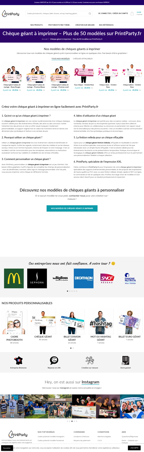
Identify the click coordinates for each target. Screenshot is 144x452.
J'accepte (134, 448)
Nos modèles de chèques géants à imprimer (72, 208)
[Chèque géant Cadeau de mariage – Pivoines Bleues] (36, 72)
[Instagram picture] (12, 406)
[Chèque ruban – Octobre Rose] (108, 72)
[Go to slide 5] (76, 291)
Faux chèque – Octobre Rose (84, 85)
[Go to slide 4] (74, 291)
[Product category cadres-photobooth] (14, 327)
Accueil (44, 39)
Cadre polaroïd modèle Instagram (51, 437)
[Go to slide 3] (72, 291)
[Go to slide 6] (72, 421)
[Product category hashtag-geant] (101, 327)
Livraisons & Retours (81, 437)
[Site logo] (11, 13)
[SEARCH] (89, 13)
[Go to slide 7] (74, 421)
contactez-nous (77, 195)
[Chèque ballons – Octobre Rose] (132, 72)
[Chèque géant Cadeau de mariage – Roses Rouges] (12, 72)
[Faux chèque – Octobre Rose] (84, 72)
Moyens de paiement (82, 440)
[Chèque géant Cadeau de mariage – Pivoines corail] (60, 72)
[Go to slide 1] (67, 291)
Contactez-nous (87, 2)
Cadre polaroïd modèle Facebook (51, 440)
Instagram (64, 388)
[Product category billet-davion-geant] (72, 327)
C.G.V (100, 440)
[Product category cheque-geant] (43, 325)
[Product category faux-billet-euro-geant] (129, 325)
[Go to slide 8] (76, 421)
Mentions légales (104, 437)
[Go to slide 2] (69, 291)
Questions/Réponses (130, 437)
